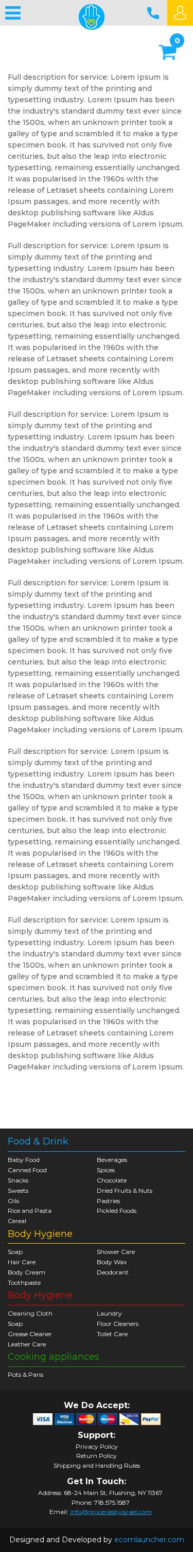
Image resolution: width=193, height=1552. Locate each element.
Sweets (18, 1190)
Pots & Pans (25, 1374)
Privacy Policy (97, 1446)
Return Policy (96, 1455)
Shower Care (116, 1251)
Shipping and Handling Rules (97, 1465)
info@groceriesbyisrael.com (111, 1512)
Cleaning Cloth (30, 1313)
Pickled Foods (116, 1210)
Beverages (112, 1159)
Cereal (17, 1221)
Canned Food (27, 1170)
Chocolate (112, 1180)
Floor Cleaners (117, 1323)
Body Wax (112, 1262)
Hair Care (22, 1262)
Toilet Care (112, 1334)
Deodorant (113, 1272)
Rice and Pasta (29, 1210)
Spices (106, 1170)
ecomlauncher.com (149, 1539)
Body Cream (26, 1272)
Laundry (109, 1313)
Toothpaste (24, 1282)
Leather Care (27, 1344)
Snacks (18, 1180)
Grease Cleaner (30, 1334)
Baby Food (24, 1159)
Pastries (108, 1201)
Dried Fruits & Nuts (124, 1190)
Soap (15, 1251)
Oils (13, 1201)
